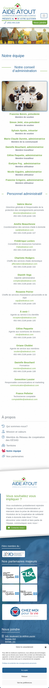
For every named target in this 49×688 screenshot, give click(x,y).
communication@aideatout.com (24, 385)
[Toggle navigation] (44, 15)
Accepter (24, 670)
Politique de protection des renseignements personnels (19, 663)
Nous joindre (40, 22)
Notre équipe (13, 451)
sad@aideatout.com (24, 230)
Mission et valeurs (16, 431)
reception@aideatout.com (24, 318)
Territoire (11, 445)
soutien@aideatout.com (24, 351)
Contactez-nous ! (18, 528)
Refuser (24, 676)
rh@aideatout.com (24, 247)
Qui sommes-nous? (17, 426)
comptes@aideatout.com (24, 281)
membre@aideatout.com (24, 368)
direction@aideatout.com (24, 213)
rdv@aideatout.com (24, 334)
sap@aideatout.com (24, 301)
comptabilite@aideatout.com (24, 399)
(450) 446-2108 (13, 23)
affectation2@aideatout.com (24, 264)
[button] (45, 647)
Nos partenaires (15, 456)
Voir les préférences (24, 683)
